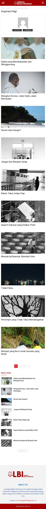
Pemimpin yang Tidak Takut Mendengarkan (22, 319)
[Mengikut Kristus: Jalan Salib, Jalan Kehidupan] (23, 82)
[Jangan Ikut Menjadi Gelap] (23, 148)
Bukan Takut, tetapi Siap (13, 193)
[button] (43, 3)
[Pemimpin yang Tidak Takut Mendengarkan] (23, 306)
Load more (22, 451)
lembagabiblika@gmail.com (27, 500)
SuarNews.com (6, 457)
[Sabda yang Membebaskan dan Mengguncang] (23, 48)
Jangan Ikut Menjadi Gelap (14, 161)
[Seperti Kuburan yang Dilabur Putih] (23, 211)
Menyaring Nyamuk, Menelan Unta (18, 256)
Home (3, 8)
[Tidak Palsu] (23, 274)
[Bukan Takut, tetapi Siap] (23, 180)
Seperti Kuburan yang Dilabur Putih (18, 225)
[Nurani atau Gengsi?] (23, 117)
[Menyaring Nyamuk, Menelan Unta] (23, 243)
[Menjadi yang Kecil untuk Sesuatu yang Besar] (23, 338)
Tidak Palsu (7, 288)
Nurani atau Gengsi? (11, 130)
